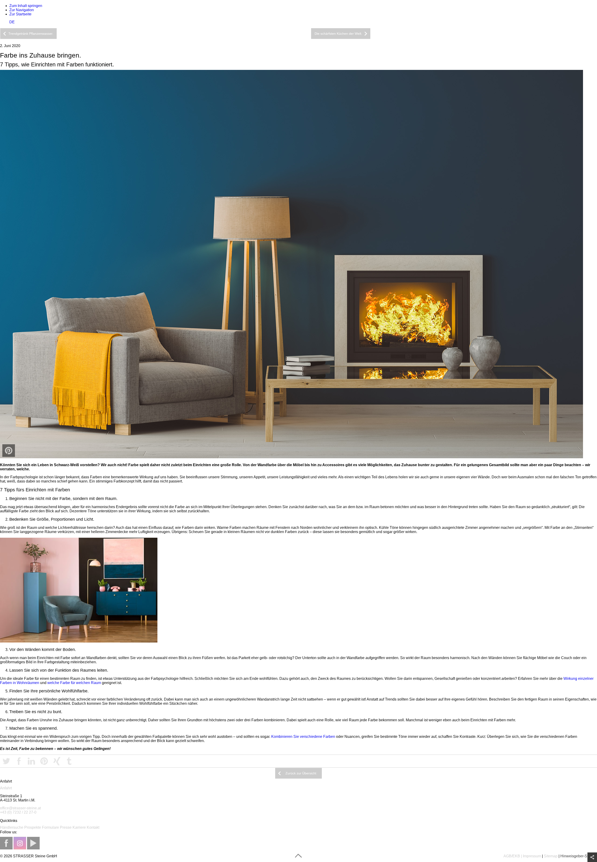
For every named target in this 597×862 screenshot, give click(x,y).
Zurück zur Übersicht (300, 773)
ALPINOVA (453, 34)
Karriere (79, 827)
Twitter (6, 761)
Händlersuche (11, 827)
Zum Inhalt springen (25, 6)
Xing (56, 761)
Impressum (532, 856)
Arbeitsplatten (390, 34)
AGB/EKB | (512, 856)
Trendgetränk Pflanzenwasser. (30, 33)
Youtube (33, 843)
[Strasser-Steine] (0, 24)
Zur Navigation (21, 10)
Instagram (20, 843)
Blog (564, 34)
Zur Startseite (20, 14)
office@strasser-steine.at (20, 808)
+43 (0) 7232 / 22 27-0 (18, 812)
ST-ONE (477, 34)
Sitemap (551, 856)
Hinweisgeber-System (578, 856)
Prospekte (32, 827)
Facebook (19, 761)
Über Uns (542, 34)
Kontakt (93, 827)
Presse (66, 827)
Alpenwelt (425, 34)
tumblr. (69, 761)
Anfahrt (6, 788)
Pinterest (44, 761)
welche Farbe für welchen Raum (74, 683)
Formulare (50, 827)
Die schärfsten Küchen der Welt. (338, 33)
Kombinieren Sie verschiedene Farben (303, 737)
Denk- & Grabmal (508, 34)
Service (585, 34)
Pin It (8, 450)
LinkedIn (31, 761)
